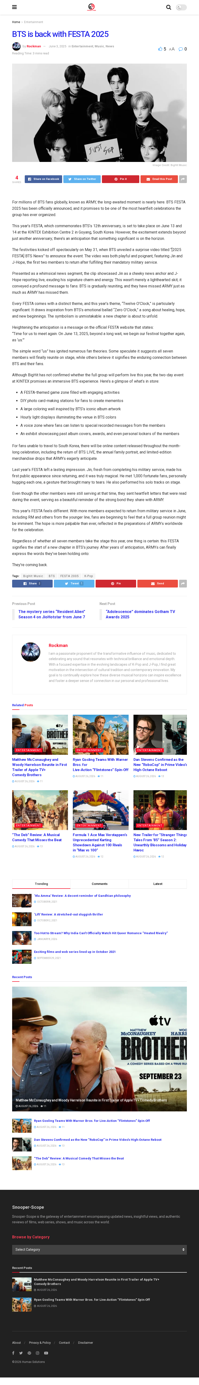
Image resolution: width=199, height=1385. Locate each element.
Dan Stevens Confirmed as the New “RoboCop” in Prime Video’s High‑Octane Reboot (160, 764)
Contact (64, 1342)
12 (101, 856)
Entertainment (33, 22)
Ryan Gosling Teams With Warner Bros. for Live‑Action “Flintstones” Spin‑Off (92, 1121)
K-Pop (88, 576)
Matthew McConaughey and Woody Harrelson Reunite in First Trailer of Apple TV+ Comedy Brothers (91, 1100)
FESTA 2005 (69, 576)
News (110, 46)
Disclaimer (85, 1342)
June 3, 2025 (57, 46)
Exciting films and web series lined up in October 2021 (75, 952)
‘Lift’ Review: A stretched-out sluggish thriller (68, 914)
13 (162, 776)
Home (16, 22)
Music (99, 46)
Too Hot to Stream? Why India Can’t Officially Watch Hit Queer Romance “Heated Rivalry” (101, 933)
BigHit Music (33, 576)
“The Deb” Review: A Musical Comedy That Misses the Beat (79, 1158)
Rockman (34, 46)
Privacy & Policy (40, 1342)
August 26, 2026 (24, 781)
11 (41, 781)
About (16, 1342)
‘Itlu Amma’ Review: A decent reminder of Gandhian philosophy (82, 896)
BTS (52, 576)
